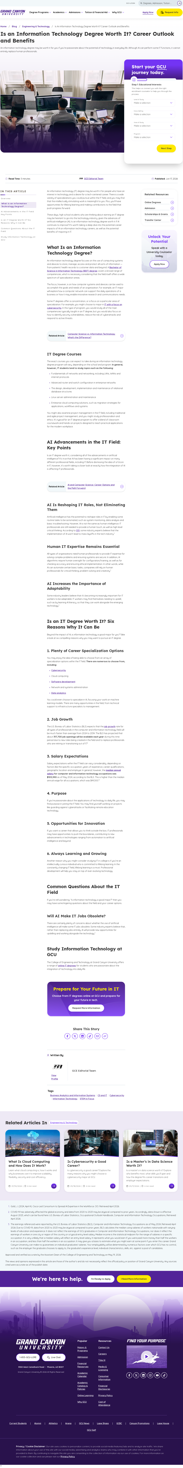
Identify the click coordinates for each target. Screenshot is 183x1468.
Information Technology (65, 1098)
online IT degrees (67, 965)
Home (3, 26)
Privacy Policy (105, 1395)
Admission (82, 1357)
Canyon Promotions (140, 1423)
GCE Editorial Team (93, 178)
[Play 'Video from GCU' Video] (147, 1357)
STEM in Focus (87, 1098)
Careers (102, 1354)
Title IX (101, 1360)
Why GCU (82, 1402)
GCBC (119, 1423)
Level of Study (139, 99)
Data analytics (58, 693)
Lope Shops (103, 1423)
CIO (78, 530)
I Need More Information (134, 1279)
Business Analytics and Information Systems (72, 1095)
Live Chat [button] (56, 1357)
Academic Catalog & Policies (82, 1385)
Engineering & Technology (36, 26)
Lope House (163, 1423)
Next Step (166, 148)
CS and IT (102, 1095)
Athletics (53, 1423)
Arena (68, 1423)
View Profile (54, 1077)
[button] (153, 102)
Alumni (37, 1423)
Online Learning (85, 1395)
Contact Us (103, 1347)
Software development (63, 681)
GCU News (84, 1423)
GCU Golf (91, 1430)
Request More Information (86, 1008)
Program (137, 134)
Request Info (171, 12)
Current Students (18, 1423)
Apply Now (148, 12)
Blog (14, 26)
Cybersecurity (58, 670)
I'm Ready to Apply (100, 1279)
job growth (109, 726)
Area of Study (139, 122)
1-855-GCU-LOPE (28, 1357)
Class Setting (138, 111)
